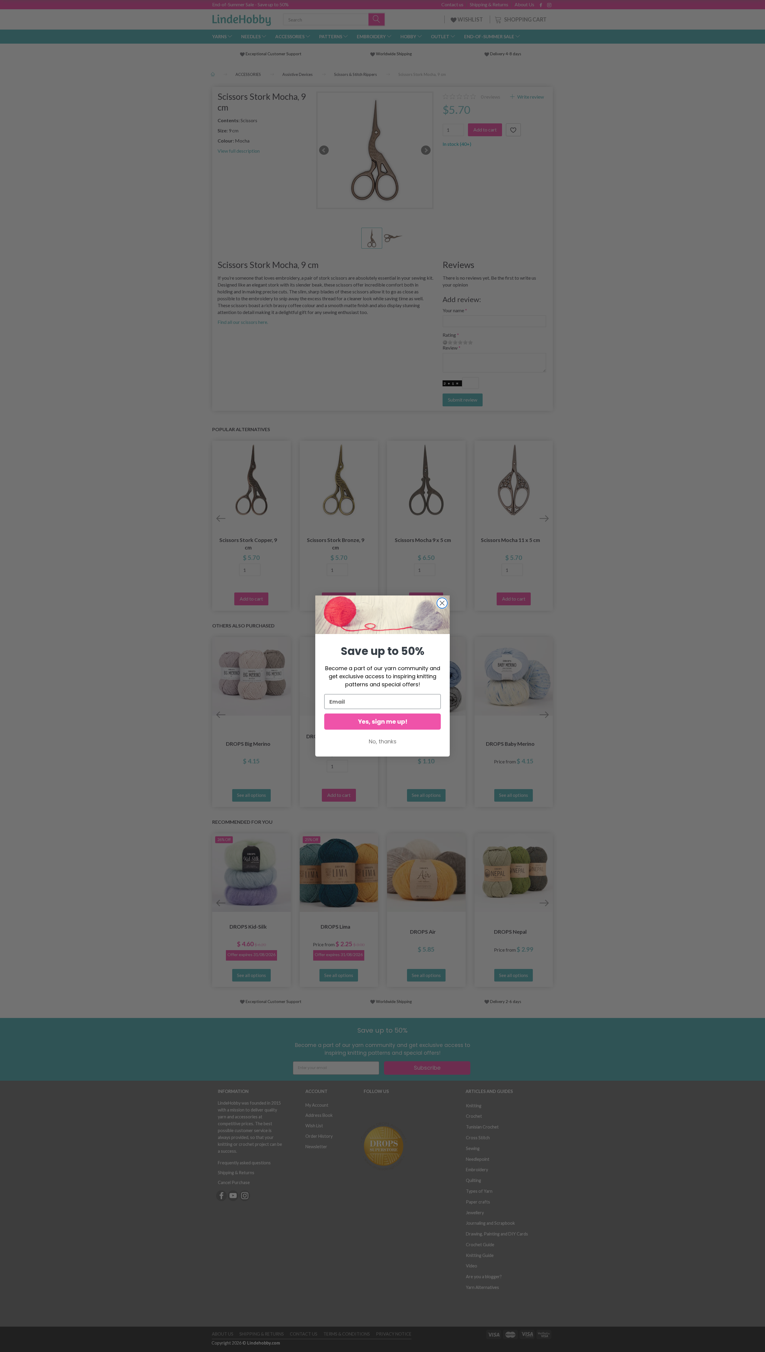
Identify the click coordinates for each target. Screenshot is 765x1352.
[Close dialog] (442, 603)
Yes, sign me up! (382, 721)
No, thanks (383, 741)
